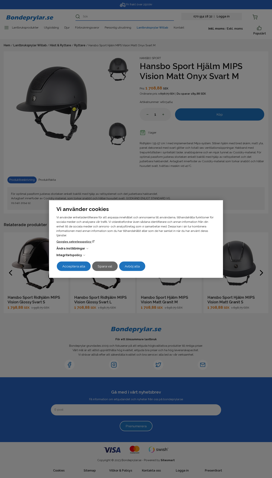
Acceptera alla (73, 266)
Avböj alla (132, 266)
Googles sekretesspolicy (74, 241)
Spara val (105, 266)
